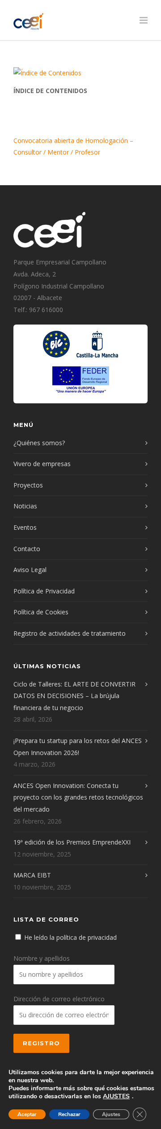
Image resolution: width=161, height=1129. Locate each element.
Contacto (26, 548)
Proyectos (28, 485)
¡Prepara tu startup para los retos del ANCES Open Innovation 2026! (77, 746)
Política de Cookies (40, 612)
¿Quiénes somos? (39, 443)
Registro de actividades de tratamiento (69, 633)
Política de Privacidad (44, 591)
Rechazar (69, 1114)
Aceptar (27, 1114)
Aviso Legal (30, 569)
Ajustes (111, 1114)
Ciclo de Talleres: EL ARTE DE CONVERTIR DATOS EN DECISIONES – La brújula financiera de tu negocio (74, 696)
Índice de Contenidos (50, 90)
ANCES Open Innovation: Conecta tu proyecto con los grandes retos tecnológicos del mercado (78, 797)
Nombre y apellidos (41, 958)
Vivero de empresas (42, 463)
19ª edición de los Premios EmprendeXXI (72, 842)
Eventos (25, 527)
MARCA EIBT (32, 875)
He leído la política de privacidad (70, 937)
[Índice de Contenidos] (80, 73)
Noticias (25, 506)
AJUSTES (116, 1096)
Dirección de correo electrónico (59, 999)
